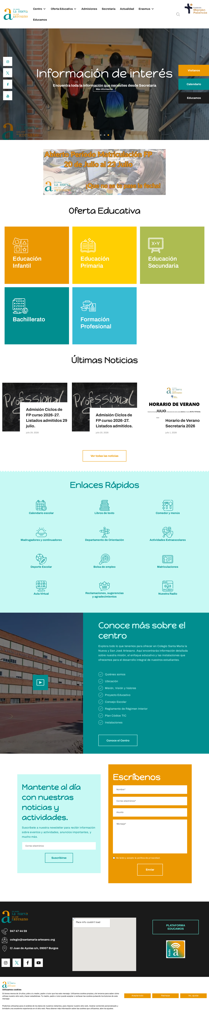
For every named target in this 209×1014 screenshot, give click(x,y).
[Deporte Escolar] (41, 559)
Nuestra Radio (167, 593)
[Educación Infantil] (20, 245)
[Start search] (178, 14)
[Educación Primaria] (88, 245)
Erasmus (144, 8)
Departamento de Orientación (104, 539)
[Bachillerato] (20, 306)
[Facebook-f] (27, 963)
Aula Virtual (41, 593)
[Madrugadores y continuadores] (41, 532)
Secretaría (108, 8)
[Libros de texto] (104, 505)
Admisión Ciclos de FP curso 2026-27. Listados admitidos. (114, 420)
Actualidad (127, 8)
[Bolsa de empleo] (104, 559)
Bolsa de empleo (104, 566)
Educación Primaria (94, 262)
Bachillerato (29, 319)
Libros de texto (104, 513)
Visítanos (194, 70)
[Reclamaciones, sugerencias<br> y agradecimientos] (104, 586)
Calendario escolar (41, 513)
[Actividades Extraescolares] (167, 532)
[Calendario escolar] (41, 505)
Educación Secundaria (163, 262)
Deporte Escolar (41, 566)
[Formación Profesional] (88, 306)
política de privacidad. (148, 858)
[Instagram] (6, 963)
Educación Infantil (27, 262)
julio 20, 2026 (102, 432)
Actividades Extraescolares (168, 539)
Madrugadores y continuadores (41, 539)
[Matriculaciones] (167, 559)
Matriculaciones (167, 566)
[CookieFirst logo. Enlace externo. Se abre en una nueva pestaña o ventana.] (8, 985)
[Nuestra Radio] (167, 586)
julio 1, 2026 (171, 432)
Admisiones (89, 8)
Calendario (194, 84)
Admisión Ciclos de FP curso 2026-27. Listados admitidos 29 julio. (46, 417)
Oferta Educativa (62, 8)
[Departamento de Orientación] (104, 532)
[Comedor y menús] (167, 505)
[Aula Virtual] (41, 586)
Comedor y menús (168, 513)
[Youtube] (38, 963)
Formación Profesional (95, 323)
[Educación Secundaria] (155, 245)
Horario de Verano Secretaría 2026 (182, 423)
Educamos (40, 19)
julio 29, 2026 (32, 432)
